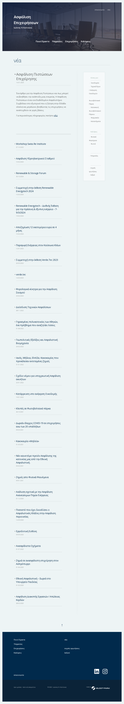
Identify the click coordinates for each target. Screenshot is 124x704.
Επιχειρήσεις (71, 41)
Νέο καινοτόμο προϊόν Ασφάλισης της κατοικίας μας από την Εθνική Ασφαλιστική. (36, 459)
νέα (108, 10)
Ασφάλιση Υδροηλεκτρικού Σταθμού (35, 158)
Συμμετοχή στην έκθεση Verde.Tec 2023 (37, 259)
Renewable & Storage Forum (31, 173)
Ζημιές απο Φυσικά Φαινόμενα (32, 477)
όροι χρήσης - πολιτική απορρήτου (25, 687)
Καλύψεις (85, 41)
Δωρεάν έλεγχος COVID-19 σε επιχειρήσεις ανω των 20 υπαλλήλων (38, 424)
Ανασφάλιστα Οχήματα (28, 546)
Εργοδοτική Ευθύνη (26, 531)
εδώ (56, 115)
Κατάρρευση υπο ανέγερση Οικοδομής (36, 393)
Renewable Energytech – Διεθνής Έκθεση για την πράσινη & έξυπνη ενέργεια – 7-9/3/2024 (37, 209)
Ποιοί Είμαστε (43, 41)
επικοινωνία (99, 10)
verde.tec (21, 274)
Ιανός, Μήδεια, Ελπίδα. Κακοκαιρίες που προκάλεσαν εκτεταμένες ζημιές (37, 359)
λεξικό (67, 653)
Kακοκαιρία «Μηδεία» (27, 441)
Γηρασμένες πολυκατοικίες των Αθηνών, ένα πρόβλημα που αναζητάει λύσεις (37, 323)
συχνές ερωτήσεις (72, 649)
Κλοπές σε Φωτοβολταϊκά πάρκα (33, 408)
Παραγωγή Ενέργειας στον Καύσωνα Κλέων (38, 245)
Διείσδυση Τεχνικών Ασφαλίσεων (33, 307)
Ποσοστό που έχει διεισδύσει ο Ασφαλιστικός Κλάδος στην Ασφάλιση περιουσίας (36, 513)
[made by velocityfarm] (98, 688)
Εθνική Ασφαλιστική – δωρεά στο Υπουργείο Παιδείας (33, 580)
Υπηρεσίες (57, 41)
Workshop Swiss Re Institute (31, 143)
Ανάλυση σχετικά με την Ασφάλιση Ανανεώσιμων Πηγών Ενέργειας (34, 493)
